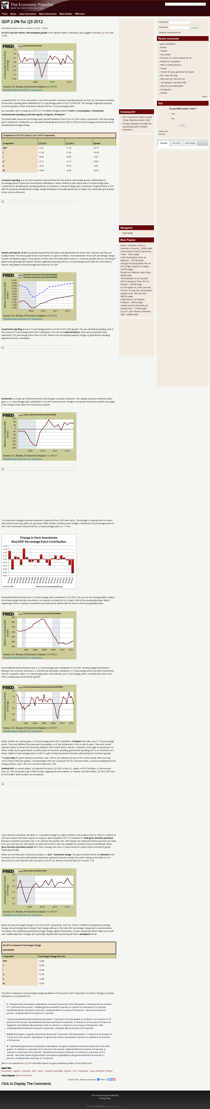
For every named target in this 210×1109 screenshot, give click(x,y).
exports (16, 1071)
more (204, 96)
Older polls (163, 131)
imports (67, 1071)
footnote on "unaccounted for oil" (176, 57)
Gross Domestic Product (101, 1071)
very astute (165, 54)
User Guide (128, 233)
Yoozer (163, 68)
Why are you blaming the (171, 86)
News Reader (65, 13)
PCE (75, 1071)
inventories (83, 1071)
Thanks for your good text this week (177, 72)
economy (26, 1071)
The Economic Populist (31, 4)
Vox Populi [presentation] (190, 143)
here (90, 1063)
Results (162, 134)
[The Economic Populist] (5, 8)
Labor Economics (27, 13)
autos (40, 1071)
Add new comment (88, 1079)
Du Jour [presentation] (176, 143)
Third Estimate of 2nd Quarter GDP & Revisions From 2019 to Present (134, 281)
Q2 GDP (28, 1063)
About (13, 13)
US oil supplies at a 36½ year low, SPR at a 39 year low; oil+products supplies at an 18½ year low (136, 290)
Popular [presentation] (163, 143)
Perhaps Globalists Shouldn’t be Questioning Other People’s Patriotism (136, 126)
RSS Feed (79, 13)
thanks (163, 47)
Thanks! (163, 50)
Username (163, 22)
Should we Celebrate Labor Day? (135, 272)
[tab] (164, 143)
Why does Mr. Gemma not (172, 79)
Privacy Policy (105, 1098)
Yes (173, 113)
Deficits (163, 93)
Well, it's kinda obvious (170, 64)
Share (102, 1079)
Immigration (166, 89)
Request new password (170, 32)
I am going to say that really (173, 82)
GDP (107, 32)
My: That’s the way (169, 75)
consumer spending (54, 1071)
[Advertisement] (131, 63)
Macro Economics (48, 13)
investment (6, 1071)
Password (163, 27)
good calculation (168, 43)
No (173, 118)
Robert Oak (18, 28)
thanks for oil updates (170, 61)
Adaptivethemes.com (116, 1106)
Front (4, 13)
